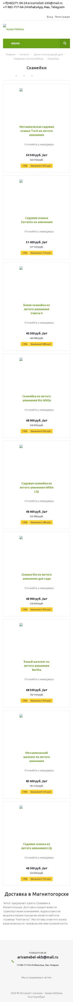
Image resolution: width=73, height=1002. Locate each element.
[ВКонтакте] (36, 984)
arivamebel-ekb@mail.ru (45, 3)
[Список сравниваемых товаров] (67, 30)
